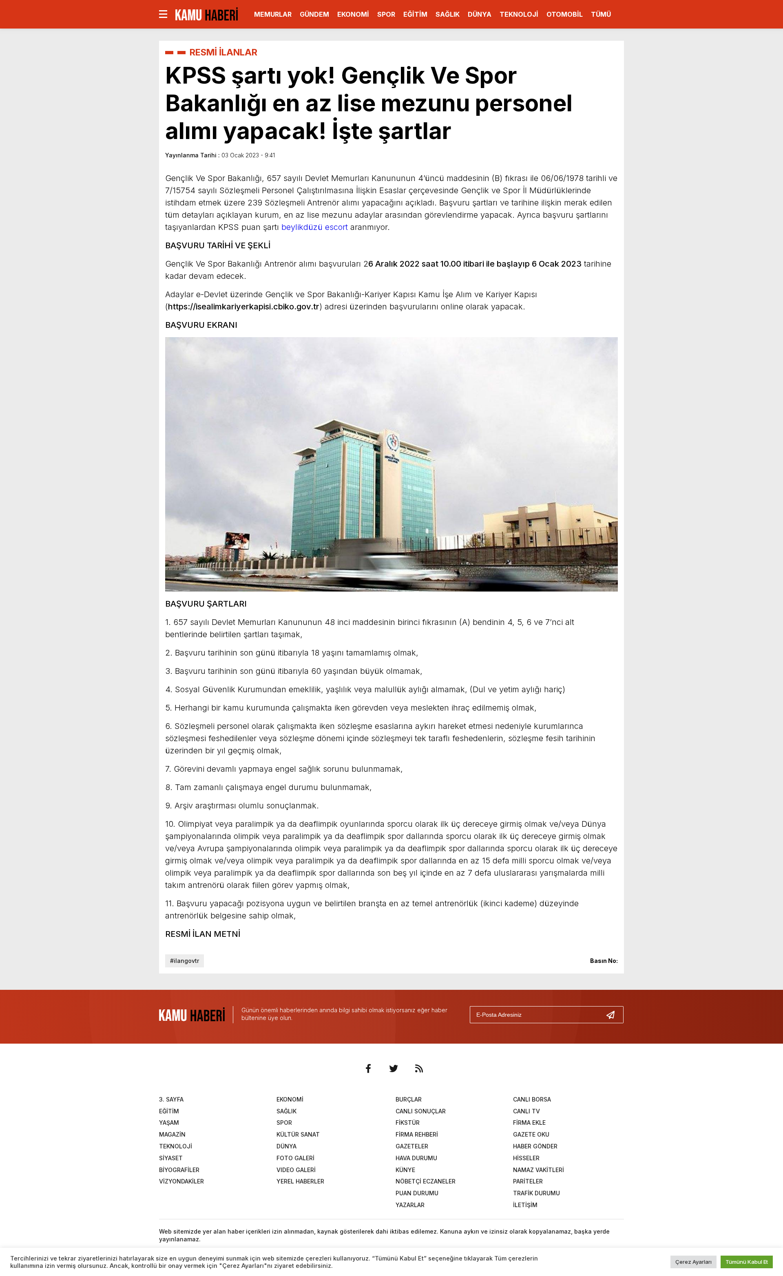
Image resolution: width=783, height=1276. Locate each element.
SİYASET (171, 1158)
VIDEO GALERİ (296, 1169)
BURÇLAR (409, 1099)
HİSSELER (526, 1158)
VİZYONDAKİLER (181, 1181)
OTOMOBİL (564, 14)
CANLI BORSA (532, 1099)
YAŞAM (169, 1122)
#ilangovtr (184, 960)
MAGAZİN (172, 1134)
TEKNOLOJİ (519, 14)
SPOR (386, 14)
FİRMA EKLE (529, 1122)
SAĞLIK (448, 14)
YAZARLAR (410, 1204)
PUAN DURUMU (417, 1193)
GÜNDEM (314, 14)
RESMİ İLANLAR (223, 52)
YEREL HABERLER (300, 1181)
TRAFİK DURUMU (536, 1193)
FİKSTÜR (408, 1122)
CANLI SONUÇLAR (421, 1111)
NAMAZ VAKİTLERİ (538, 1169)
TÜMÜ (601, 14)
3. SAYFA (171, 1099)
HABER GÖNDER (535, 1146)
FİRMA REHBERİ (417, 1134)
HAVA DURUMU (416, 1158)
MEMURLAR (273, 14)
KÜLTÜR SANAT (298, 1134)
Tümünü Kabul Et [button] (746, 1261)
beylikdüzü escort (314, 227)
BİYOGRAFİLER (179, 1169)
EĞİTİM (415, 14)
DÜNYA (479, 14)
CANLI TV (526, 1111)
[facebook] (368, 1068)
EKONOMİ (353, 14)
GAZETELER (412, 1146)
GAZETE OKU (531, 1134)
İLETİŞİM (525, 1204)
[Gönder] (614, 1014)
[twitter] (393, 1068)
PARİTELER (528, 1181)
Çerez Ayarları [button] (693, 1261)
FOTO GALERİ (295, 1158)
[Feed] (418, 1068)
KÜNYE (405, 1169)
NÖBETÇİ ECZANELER (426, 1181)
